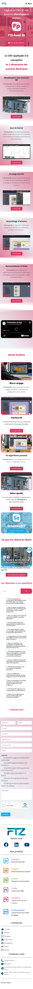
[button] (16, 601)
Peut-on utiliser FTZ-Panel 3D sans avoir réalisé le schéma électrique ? (16, 617)
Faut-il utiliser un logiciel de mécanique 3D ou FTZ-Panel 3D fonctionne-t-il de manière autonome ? (16, 609)
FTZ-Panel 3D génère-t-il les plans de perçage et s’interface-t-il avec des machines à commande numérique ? (16, 653)
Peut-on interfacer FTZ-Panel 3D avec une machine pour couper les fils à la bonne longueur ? (16, 682)
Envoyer (6, 814)
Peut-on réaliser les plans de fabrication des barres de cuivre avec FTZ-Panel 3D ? (16, 661)
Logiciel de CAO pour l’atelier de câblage (20, 912)
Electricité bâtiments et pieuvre (20, 871)
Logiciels (4, 755)
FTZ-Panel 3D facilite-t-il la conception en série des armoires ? (15, 668)
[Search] (26, 591)
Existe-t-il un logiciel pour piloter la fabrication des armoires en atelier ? (15, 696)
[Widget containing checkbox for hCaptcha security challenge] (15, 805)
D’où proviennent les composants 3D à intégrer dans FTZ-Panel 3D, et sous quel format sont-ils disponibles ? (16, 601)
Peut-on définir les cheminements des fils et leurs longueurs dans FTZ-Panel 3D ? (16, 675)
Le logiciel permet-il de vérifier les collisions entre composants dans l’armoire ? (16, 638)
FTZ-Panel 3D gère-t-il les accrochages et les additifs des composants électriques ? (16, 631)
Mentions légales (6, 982)
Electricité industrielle (18, 862)
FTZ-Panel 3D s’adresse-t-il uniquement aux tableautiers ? (16, 689)
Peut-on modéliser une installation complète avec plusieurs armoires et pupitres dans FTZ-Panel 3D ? (16, 645)
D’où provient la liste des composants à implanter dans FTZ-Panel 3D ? (15, 624)
